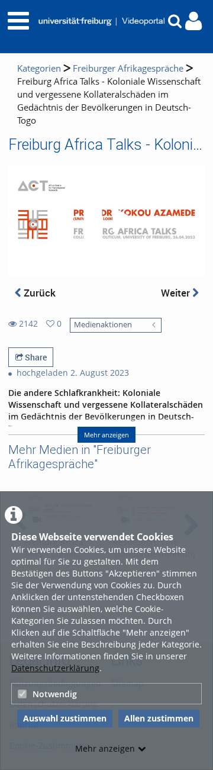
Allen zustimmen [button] (158, 718)
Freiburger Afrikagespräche (128, 68)
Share (35, 357)
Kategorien (39, 68)
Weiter (176, 292)
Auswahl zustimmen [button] (64, 718)
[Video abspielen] (106, 221)
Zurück (38, 292)
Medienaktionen (103, 325)
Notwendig (55, 694)
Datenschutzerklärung (55, 668)
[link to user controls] (193, 21)
